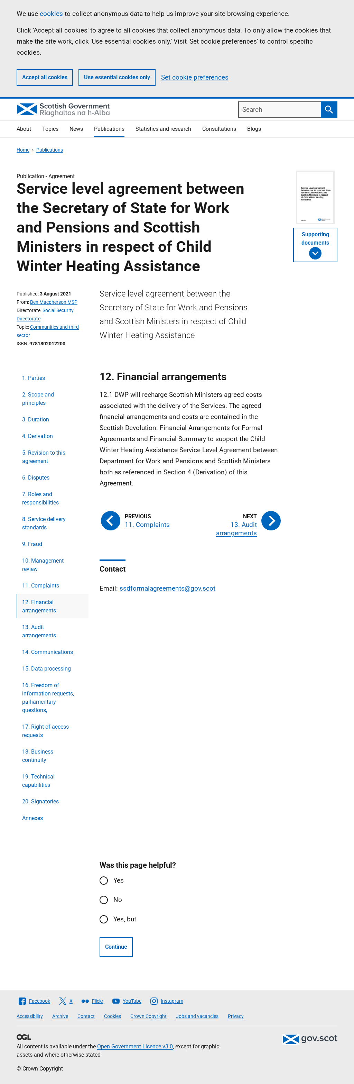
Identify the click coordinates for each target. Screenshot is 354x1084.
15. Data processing (46, 668)
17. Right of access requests (45, 730)
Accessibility (30, 1016)
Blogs (254, 129)
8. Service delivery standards (44, 523)
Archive (60, 1016)
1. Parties (33, 378)
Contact (86, 1016)
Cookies (112, 1016)
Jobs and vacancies (197, 1016)
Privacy (236, 1016)
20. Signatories (40, 801)
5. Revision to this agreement (43, 456)
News (76, 129)
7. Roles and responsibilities (40, 498)
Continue (116, 947)
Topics (50, 129)
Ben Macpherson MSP (53, 302)
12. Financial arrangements (39, 606)
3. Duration (35, 419)
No (117, 900)
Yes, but (124, 919)
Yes (118, 880)
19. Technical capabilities (38, 780)
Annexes (32, 818)
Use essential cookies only (117, 77)
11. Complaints (40, 585)
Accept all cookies (44, 77)
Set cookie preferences (195, 77)
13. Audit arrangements (39, 631)
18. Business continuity (37, 755)
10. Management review (43, 564)
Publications (109, 129)
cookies (51, 14)
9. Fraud (32, 544)
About (24, 129)
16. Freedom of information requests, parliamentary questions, (48, 697)
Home (23, 150)
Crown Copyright (148, 1016)
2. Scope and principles (38, 398)
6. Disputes (35, 477)
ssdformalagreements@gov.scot (167, 588)
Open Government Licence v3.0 (135, 1046)
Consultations (219, 129)
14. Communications (47, 652)
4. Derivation (37, 436)
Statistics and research (163, 129)
